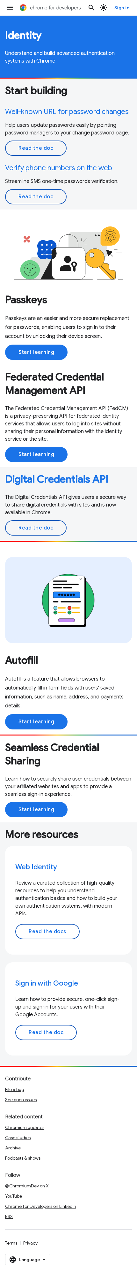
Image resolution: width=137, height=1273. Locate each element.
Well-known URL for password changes (66, 111)
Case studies (18, 1137)
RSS (9, 1216)
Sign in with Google (46, 983)
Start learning (36, 352)
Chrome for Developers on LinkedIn (40, 1206)
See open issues (21, 1099)
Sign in (122, 8)
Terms (11, 1243)
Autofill (21, 660)
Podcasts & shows (22, 1158)
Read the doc (35, 148)
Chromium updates (24, 1127)
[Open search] (91, 7)
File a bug (14, 1089)
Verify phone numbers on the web (58, 168)
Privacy (30, 1243)
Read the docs (47, 931)
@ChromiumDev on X (27, 1186)
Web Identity (36, 867)
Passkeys (26, 299)
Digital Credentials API (56, 479)
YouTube (13, 1196)
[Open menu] (10, 7)
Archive (13, 1148)
